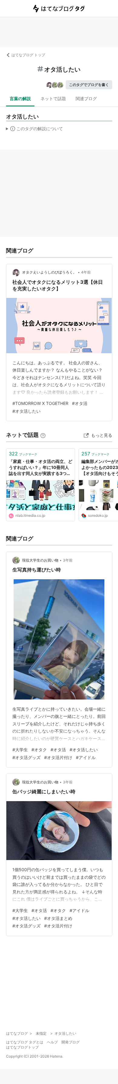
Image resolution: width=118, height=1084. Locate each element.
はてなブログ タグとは (24, 1042)
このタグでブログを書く (89, 84)
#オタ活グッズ (26, 757)
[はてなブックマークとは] (43, 435)
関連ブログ (86, 98)
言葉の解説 (20, 98)
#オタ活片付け (58, 757)
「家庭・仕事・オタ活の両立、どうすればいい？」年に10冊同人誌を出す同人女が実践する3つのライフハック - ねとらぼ (40, 467)
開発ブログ (70, 1042)
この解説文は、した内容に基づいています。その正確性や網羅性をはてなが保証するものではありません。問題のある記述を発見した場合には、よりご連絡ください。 (34, 130)
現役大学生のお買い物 (40, 560)
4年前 (86, 272)
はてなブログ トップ (28, 55)
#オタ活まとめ (58, 918)
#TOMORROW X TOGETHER (40, 403)
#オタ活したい (26, 411)
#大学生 (20, 749)
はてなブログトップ (22, 1047)
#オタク (39, 749)
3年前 (68, 560)
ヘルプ (52, 1042)
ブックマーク (23, 454)
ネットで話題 (53, 98)
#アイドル (86, 757)
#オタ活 (79, 403)
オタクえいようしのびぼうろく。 (49, 272)
